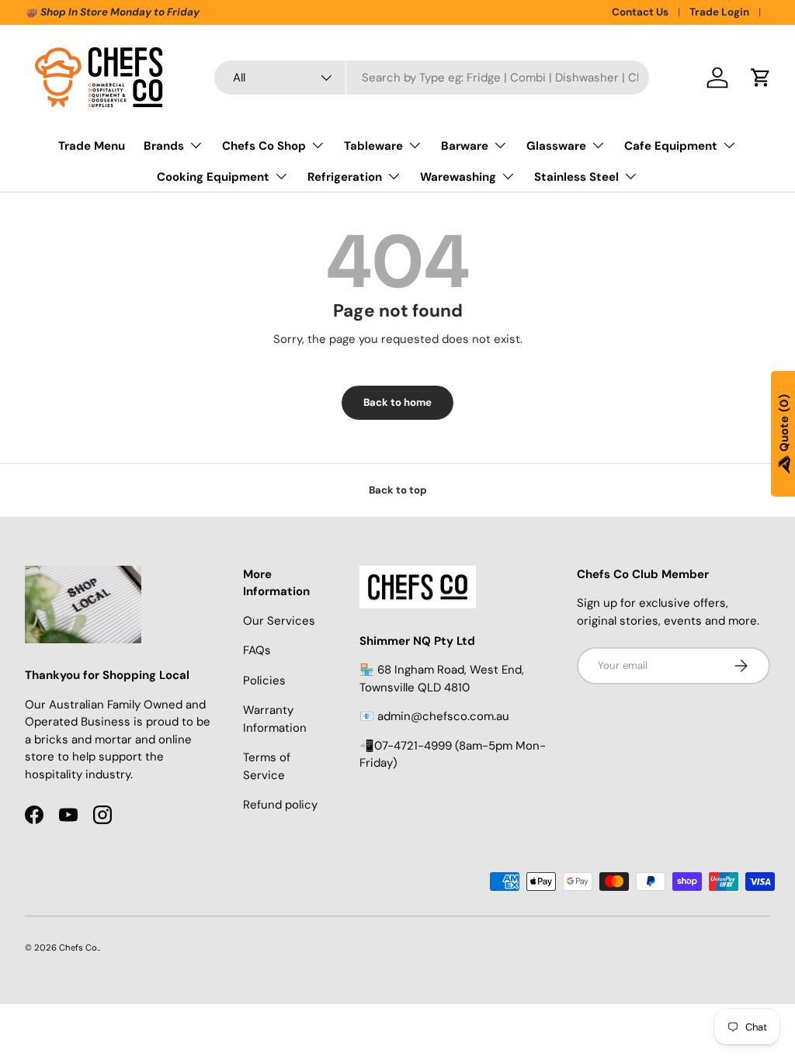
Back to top (398, 490)
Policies (264, 680)
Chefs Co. (79, 947)
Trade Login (719, 12)
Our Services (279, 621)
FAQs (257, 650)
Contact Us (640, 12)
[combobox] (431, 78)
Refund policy (280, 804)
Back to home (397, 402)
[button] (761, 78)
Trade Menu (91, 146)
